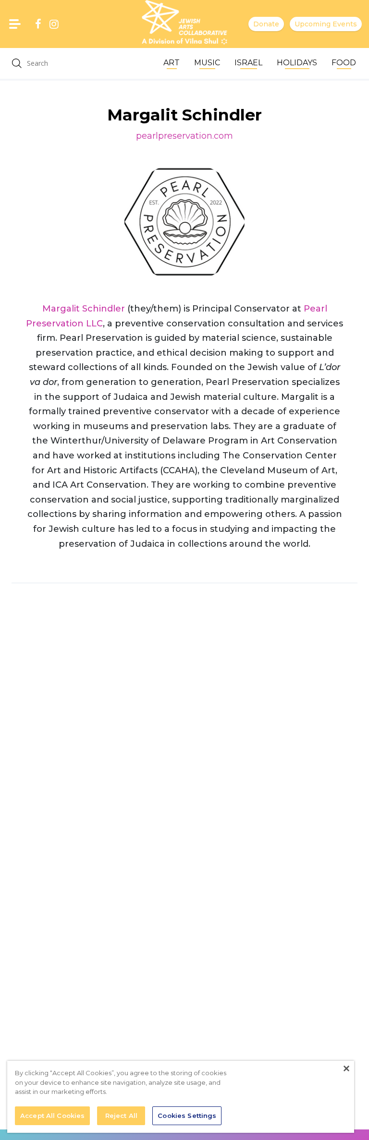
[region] (180, 1097)
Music (207, 62)
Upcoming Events (326, 24)
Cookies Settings (187, 1115)
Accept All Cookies (52, 1115)
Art (171, 62)
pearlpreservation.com (184, 136)
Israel (248, 62)
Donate (266, 24)
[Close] (346, 1068)
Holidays (297, 62)
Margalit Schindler (83, 308)
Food (344, 62)
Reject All (121, 1115)
